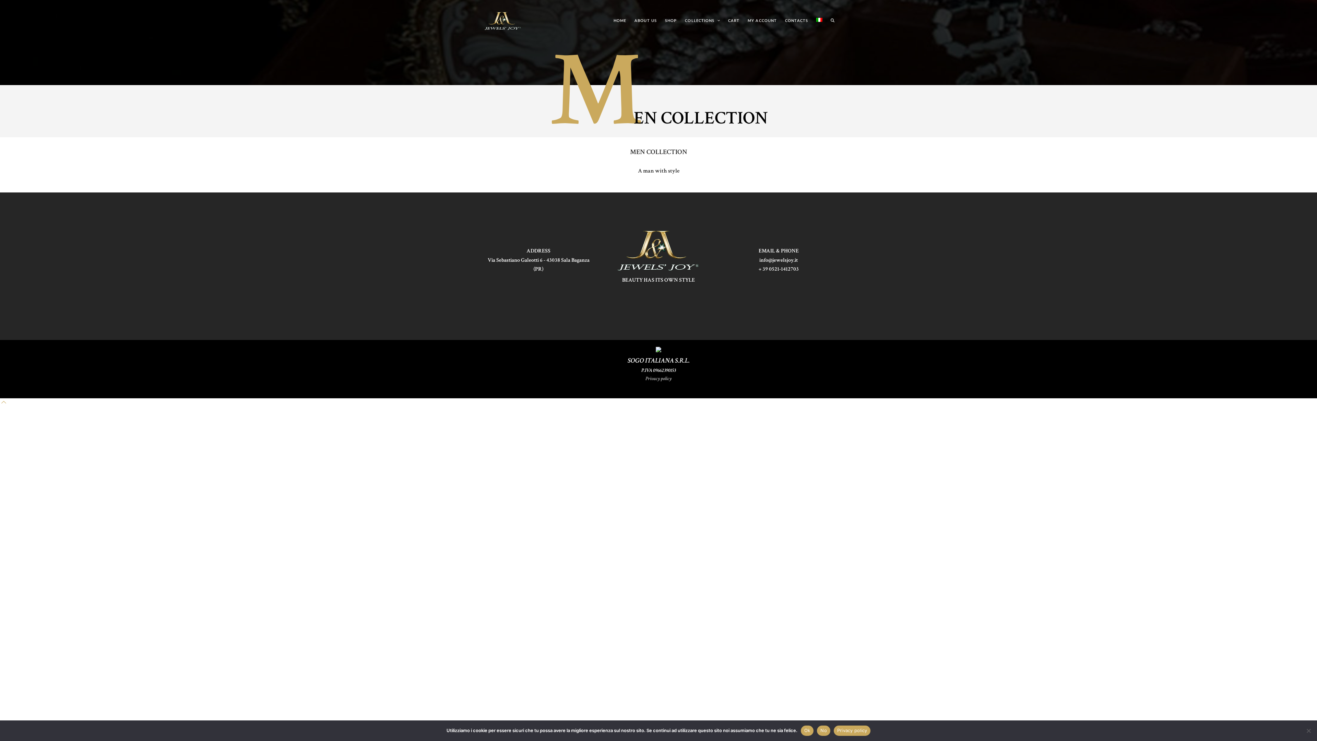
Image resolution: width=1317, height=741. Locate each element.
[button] (833, 20)
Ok (807, 730)
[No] (1308, 730)
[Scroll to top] (4, 402)
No (823, 730)
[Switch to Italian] (819, 20)
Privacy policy (658, 378)
